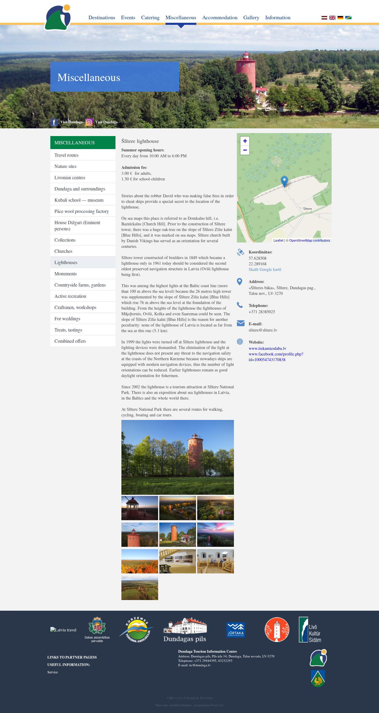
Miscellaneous (181, 17)
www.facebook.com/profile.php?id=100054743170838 (276, 356)
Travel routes (66, 155)
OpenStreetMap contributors (309, 240)
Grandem (186, 705)
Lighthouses (65, 262)
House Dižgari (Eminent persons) (77, 225)
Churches (63, 251)
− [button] (245, 150)
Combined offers (70, 341)
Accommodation (219, 17)
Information (277, 17)
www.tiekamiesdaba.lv (267, 348)
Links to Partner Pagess (72, 657)
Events (128, 17)
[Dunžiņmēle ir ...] (348, 18)
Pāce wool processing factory (81, 211)
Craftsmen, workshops (75, 307)
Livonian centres (69, 177)
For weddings (67, 318)
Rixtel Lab (217, 705)
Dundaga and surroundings (79, 188)
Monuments (65, 273)
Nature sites (65, 166)
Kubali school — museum (78, 200)
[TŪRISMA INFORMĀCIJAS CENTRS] (58, 17)
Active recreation (70, 296)
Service (52, 672)
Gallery (251, 17)
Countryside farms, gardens (80, 285)
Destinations (102, 17)
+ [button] (245, 141)
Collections (65, 240)
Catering (150, 17)
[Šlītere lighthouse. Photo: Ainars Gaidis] (177, 494)
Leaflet (278, 240)
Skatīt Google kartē (265, 269)
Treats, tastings (68, 329)
